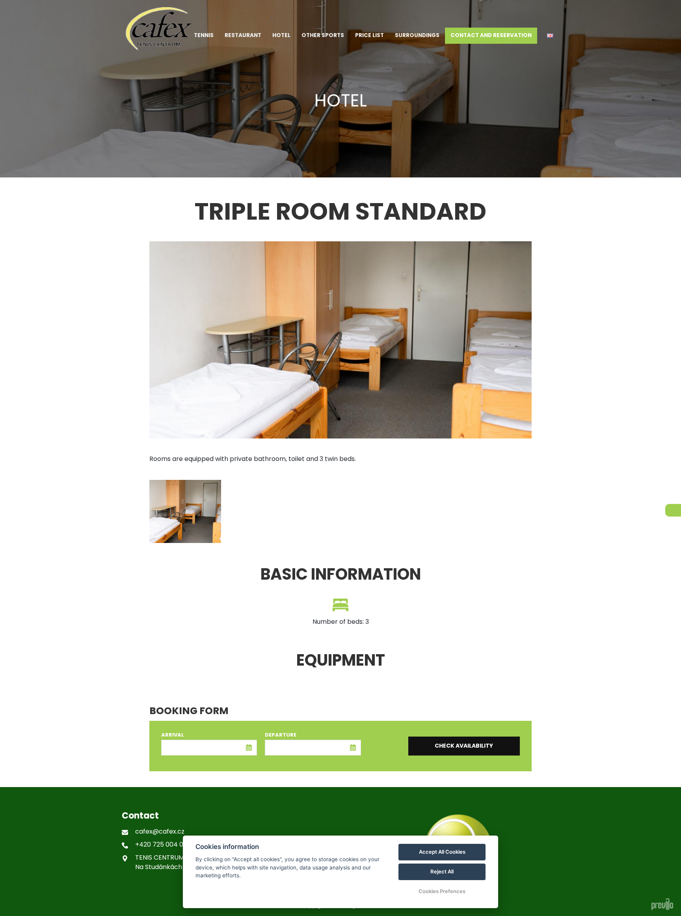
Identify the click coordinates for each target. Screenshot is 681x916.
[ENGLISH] (550, 36)
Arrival (172, 735)
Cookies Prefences (442, 891)
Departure (280, 735)
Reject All (442, 871)
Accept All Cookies (442, 852)
